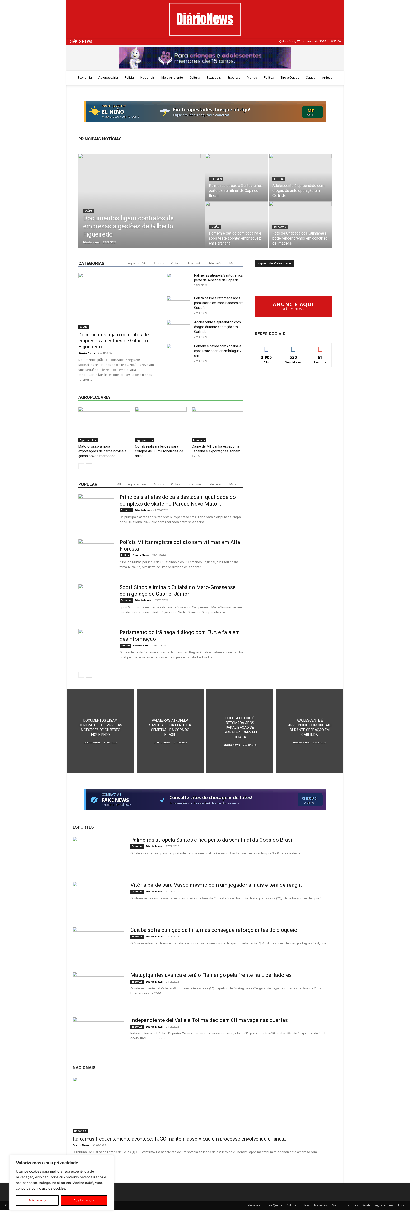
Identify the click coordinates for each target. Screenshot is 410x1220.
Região (214, 227)
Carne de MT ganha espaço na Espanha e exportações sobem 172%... (216, 451)
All (119, 484)
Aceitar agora (83, 1200)
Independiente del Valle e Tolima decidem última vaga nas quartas (209, 1020)
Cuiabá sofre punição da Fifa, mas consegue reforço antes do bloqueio (213, 930)
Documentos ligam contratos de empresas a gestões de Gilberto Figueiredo (113, 340)
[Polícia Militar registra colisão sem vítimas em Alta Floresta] (96, 557)
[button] (338, 77)
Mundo (252, 77)
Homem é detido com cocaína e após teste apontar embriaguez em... (218, 350)
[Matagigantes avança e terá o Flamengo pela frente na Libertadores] (98, 989)
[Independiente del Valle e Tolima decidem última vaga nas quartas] (98, 1035)
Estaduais (214, 77)
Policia (129, 77)
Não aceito (37, 1200)
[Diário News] (205, 19)
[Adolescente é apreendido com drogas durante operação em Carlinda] (300, 177)
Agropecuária (108, 77)
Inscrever (320, 347)
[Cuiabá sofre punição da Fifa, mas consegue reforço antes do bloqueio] (98, 944)
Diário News (80, 41)
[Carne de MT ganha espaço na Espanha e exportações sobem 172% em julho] (217, 424)
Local (401, 1205)
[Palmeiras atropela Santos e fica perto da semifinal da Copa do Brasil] (236, 177)
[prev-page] (81, 466)
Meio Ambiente (172, 77)
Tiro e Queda (290, 77)
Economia (85, 77)
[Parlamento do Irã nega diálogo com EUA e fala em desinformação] (96, 647)
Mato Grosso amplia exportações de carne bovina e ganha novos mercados (102, 451)
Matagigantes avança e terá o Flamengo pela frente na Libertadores (211, 975)
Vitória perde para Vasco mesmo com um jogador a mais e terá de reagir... (217, 885)
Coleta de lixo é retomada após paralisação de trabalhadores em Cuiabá (218, 303)
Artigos (327, 77)
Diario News (91, 242)
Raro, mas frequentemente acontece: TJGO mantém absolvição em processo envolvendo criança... (180, 1139)
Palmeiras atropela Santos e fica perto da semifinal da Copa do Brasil (212, 840)
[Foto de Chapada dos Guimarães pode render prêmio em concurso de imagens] (300, 224)
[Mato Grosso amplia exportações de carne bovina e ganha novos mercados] (104, 424)
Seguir (293, 347)
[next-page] (89, 466)
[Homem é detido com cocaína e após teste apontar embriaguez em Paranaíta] (236, 224)
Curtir (266, 347)
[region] (61, 1183)
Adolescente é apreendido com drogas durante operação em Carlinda (217, 327)
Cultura (195, 77)
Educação (215, 263)
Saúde (311, 77)
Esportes (234, 77)
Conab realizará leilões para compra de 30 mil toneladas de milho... (159, 451)
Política (269, 77)
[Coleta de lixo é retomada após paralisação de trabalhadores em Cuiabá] (239, 731)
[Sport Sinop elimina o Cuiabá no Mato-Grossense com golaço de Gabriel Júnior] (96, 602)
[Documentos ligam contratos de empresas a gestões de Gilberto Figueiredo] (141, 200)
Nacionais (147, 77)
